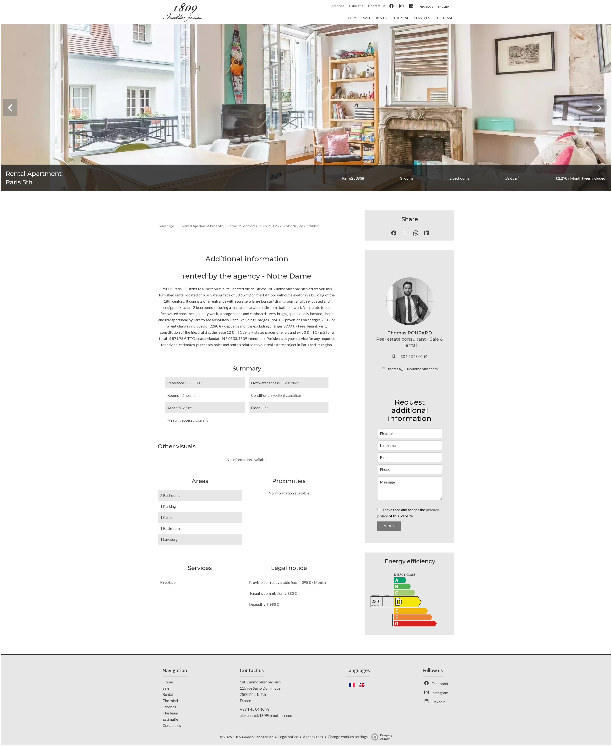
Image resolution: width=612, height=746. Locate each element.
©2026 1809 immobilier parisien (246, 737)
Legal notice (288, 736)
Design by (386, 737)
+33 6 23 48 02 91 (413, 356)
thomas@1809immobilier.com (413, 368)
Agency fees (313, 736)
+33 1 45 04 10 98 (254, 709)
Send (389, 526)
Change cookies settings (348, 736)
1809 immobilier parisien (260, 682)
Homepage (166, 226)
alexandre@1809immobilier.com (266, 715)
